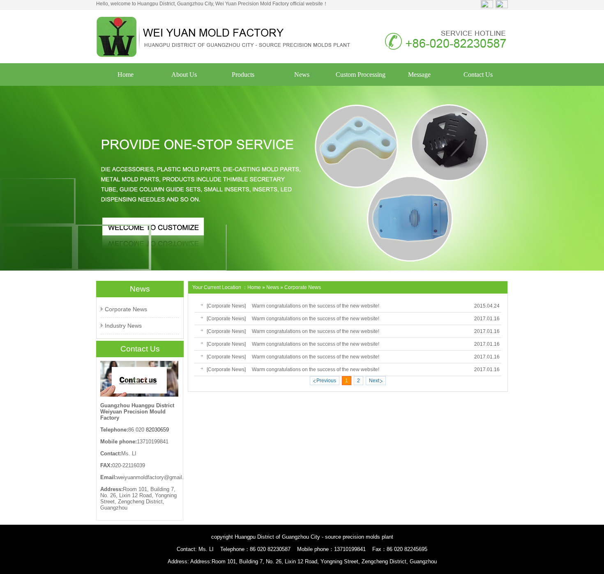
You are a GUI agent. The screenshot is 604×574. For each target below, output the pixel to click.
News (301, 74)
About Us (184, 74)
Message (419, 74)
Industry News (123, 325)
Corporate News (126, 309)
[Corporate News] (226, 306)
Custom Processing (360, 74)
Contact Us (478, 74)
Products (243, 74)
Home (126, 74)
